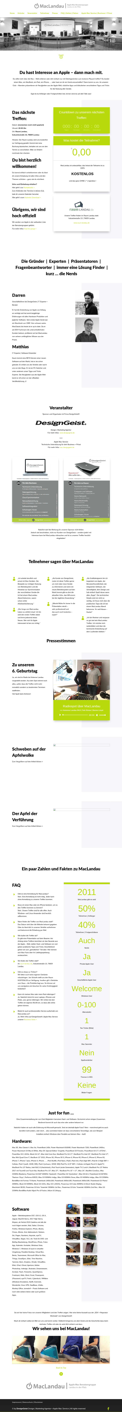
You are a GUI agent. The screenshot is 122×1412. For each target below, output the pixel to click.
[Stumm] (97, 715)
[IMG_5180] (73, 1252)
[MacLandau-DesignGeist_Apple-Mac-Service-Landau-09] (90, 1252)
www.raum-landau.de (82, 223)
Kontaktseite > (29, 187)
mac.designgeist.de (67, 447)
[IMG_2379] (73, 1239)
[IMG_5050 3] (90, 1213)
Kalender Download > (33, 197)
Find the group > (30, 229)
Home (12, 13)
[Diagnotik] (73, 1213)
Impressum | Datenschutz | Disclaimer (27, 1402)
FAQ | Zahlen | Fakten (69, 13)
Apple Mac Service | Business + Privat (96, 13)
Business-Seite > (30, 1019)
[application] (81, 715)
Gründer (21, 13)
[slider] (101, 715)
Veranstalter (32, 13)
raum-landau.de (26, 964)
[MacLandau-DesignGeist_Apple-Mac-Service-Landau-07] (73, 1265)
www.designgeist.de (67, 433)
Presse (55, 13)
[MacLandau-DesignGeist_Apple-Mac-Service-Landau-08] (90, 1265)
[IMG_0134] (90, 1226)
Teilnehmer (44, 13)
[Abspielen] (60, 715)
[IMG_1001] (90, 1239)
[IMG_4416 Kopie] (73, 1226)
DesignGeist (22, 1409)
